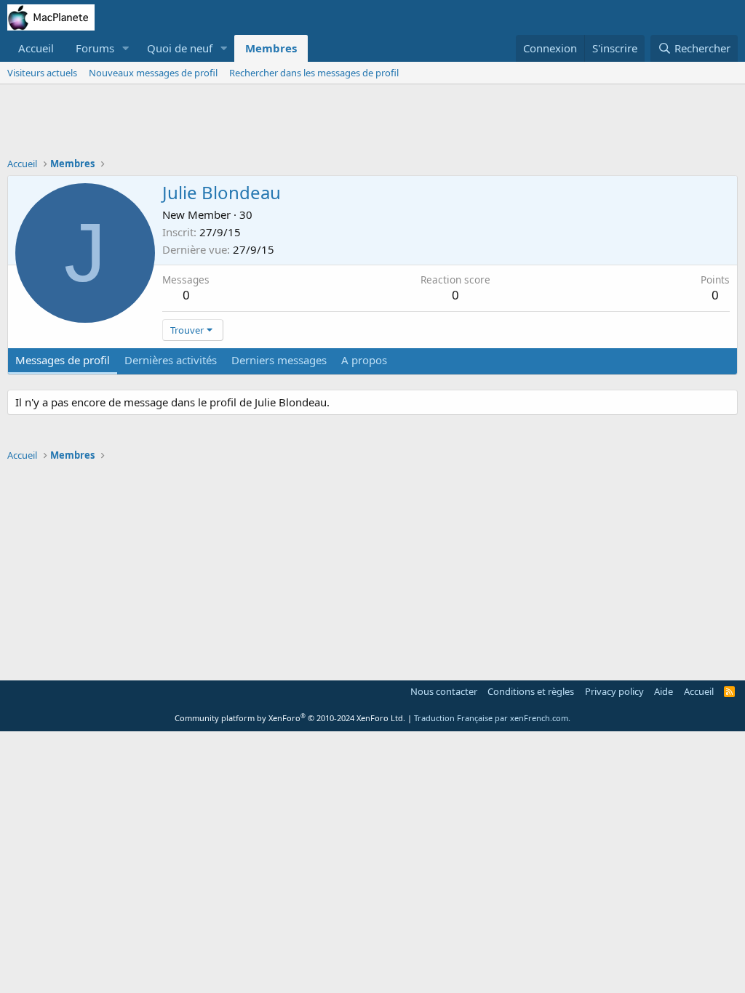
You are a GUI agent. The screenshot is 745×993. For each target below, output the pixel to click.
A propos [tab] (364, 360)
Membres (271, 48)
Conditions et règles (530, 691)
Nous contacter (443, 691)
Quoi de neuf (179, 48)
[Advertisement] (372, 124)
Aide (663, 691)
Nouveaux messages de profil (153, 72)
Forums (95, 48)
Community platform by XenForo (290, 717)
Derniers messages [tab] (279, 360)
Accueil (36, 48)
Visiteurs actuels (42, 72)
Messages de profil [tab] (62, 360)
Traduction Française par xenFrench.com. (492, 717)
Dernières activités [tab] (170, 360)
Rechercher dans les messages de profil (314, 72)
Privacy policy (614, 691)
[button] (126, 48)
